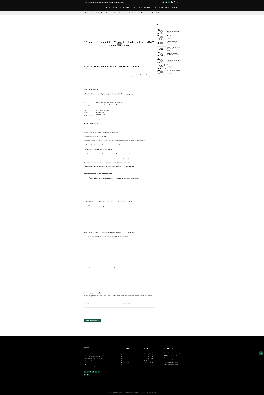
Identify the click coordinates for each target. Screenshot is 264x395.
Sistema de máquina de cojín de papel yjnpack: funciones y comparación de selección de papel (173, 65)
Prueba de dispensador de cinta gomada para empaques (173, 59)
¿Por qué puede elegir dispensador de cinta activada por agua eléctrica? (173, 42)
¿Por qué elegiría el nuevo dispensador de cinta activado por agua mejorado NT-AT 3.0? (173, 36)
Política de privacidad (152, 392)
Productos (92, 12)
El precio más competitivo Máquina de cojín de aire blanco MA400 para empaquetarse (148, 12)
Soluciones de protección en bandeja (104, 12)
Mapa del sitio (143, 392)
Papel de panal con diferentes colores (173, 71)
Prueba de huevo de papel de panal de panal (173, 48)
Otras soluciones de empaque (121, 12)
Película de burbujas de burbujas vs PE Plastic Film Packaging (173, 54)
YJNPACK (86, 12)
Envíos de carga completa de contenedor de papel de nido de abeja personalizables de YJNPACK (173, 30)
